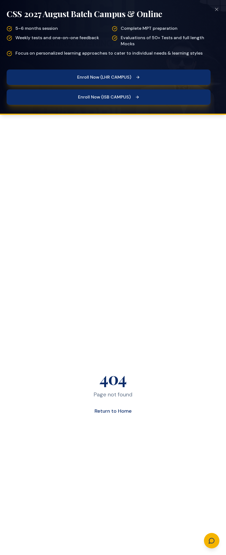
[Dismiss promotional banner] (217, 9)
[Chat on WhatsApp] (211, 540)
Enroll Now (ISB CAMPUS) (104, 97)
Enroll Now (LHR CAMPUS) (104, 77)
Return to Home (113, 411)
